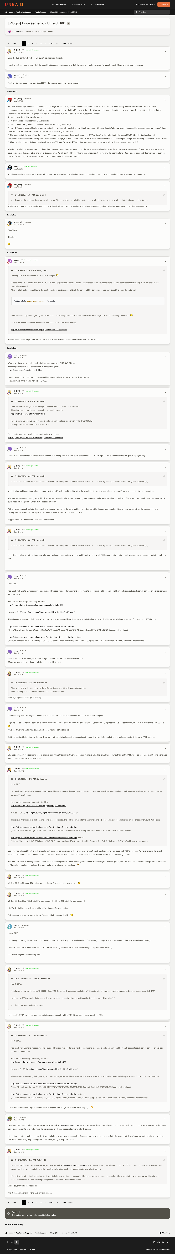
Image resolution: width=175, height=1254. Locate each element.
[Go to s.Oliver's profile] (10, 926)
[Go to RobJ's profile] (10, 1118)
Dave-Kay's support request (71, 1125)
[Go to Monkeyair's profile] (10, 223)
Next (51, 43)
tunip (16, 355)
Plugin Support (47, 32)
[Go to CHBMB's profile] (10, 51)
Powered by (158, 1249)
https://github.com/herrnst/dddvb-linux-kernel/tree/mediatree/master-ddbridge (41, 626)
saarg (16, 167)
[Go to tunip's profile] (10, 356)
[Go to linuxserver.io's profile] (9, 31)
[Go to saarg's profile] (10, 167)
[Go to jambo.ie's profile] (10, 76)
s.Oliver (17, 925)
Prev (14, 43)
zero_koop (18, 99)
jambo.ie (17, 75)
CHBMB (17, 50)
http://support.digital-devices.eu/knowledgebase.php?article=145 (35, 438)
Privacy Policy (12, 1249)
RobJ (16, 1117)
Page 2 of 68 (67, 43)
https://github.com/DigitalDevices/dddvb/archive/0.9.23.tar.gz (48, 612)
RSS (33, 1249)
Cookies (23, 1249)
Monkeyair (18, 222)
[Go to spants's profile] (10, 261)
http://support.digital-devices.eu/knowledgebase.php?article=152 (35, 605)
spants (16, 260)
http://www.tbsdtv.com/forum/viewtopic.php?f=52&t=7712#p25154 (39, 330)
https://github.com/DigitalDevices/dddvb (25, 370)
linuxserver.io (17, 32)
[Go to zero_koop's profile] (10, 100)
